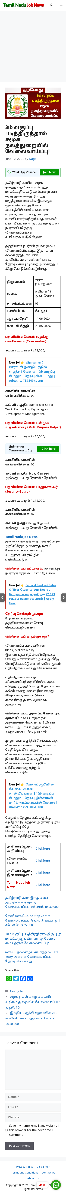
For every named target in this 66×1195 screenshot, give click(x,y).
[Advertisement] (33, 47)
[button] (51, 5)
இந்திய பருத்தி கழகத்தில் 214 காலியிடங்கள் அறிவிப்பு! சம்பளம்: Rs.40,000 (32, 1018)
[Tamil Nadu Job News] (23, 5)
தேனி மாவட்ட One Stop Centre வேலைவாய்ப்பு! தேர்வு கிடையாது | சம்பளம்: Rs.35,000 (32, 920)
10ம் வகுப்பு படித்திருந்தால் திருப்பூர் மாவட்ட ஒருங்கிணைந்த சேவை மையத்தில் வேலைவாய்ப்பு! (33, 938)
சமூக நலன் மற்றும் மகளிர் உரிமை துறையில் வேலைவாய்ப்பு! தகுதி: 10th (32, 1002)
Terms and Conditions (24, 1173)
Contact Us (48, 1173)
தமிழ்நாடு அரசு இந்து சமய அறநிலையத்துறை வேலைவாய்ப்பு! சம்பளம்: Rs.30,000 (32, 902)
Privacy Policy (24, 1167)
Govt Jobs (16, 991)
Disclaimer (43, 1167)
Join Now (49, 172)
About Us (33, 1178)
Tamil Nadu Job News (21, 537)
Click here (49, 449)
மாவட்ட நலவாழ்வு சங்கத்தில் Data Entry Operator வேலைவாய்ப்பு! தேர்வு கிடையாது (31, 956)
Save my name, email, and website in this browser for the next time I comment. (34, 1130)
